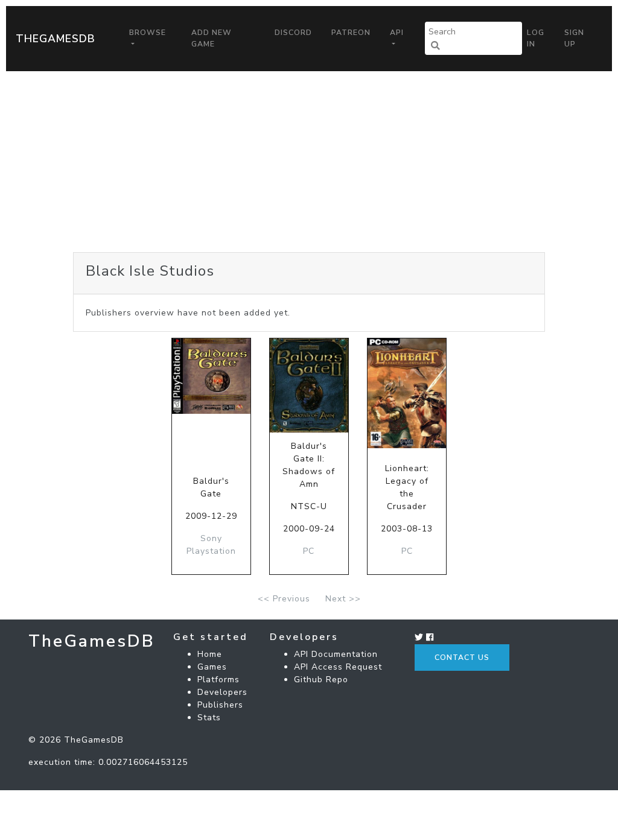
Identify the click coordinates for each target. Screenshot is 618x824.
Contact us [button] (462, 657)
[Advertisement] (309, 161)
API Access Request (338, 667)
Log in (535, 38)
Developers (222, 692)
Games (212, 667)
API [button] (397, 32)
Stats (209, 717)
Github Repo (321, 679)
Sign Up (574, 38)
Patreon (351, 32)
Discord (293, 32)
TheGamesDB (55, 38)
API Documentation (336, 654)
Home (209, 654)
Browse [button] (147, 32)
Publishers (220, 705)
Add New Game (211, 38)
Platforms (218, 679)
